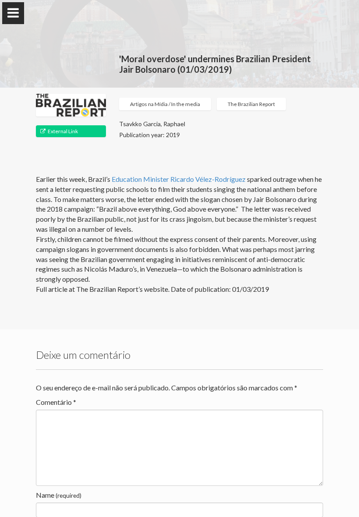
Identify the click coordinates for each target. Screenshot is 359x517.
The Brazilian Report (251, 104)
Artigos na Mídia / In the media (165, 104)
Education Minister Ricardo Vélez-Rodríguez (179, 179)
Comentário (56, 402)
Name (58, 495)
